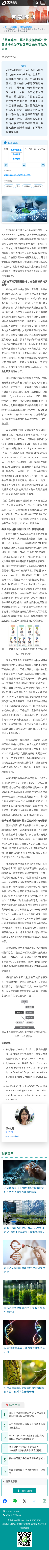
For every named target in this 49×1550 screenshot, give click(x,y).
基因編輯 (16, 159)
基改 (18, 186)
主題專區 (13, 27)
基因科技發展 (26, 27)
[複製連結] (35, 1501)
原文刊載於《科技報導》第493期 (17, 175)
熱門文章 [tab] (14, 1405)
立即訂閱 (26, 1490)
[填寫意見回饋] (44, 1501)
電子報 (16, 1511)
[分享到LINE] (15, 1501)
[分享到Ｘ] (25, 1501)
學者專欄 (16, 154)
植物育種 (37, 186)
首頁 (5, 27)
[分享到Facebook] (5, 1501)
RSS (11, 1511)
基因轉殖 (27, 186)
